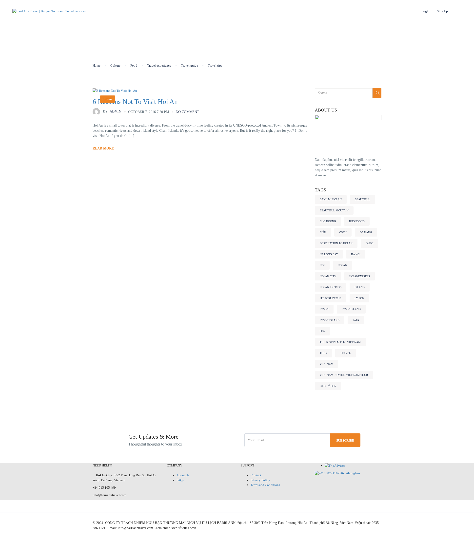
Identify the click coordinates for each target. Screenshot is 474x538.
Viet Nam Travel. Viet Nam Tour (344, 374)
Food (133, 65)
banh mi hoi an (331, 199)
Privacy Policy (260, 480)
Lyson (324, 309)
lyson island (329, 320)
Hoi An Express (330, 287)
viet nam (326, 364)
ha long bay (329, 254)
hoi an (342, 265)
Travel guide (189, 65)
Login (425, 11)
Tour (323, 353)
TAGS (320, 190)
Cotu (343, 232)
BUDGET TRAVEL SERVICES (183, 11)
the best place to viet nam (340, 342)
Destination (135, 11)
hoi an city (328, 276)
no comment (187, 112)
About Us (183, 475)
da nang (366, 232)
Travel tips (215, 65)
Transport (230, 11)
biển (323, 232)
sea (322, 331)
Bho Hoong (328, 221)
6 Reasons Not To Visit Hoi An (135, 101)
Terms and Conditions (265, 485)
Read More (103, 148)
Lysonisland (351, 309)
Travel (345, 353)
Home (104, 11)
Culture (115, 65)
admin (112, 111)
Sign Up (442, 11)
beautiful (362, 199)
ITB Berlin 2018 (330, 298)
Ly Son (359, 298)
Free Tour (287, 11)
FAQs (180, 480)
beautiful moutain (334, 210)
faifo (369, 243)
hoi (322, 265)
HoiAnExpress (359, 276)
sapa (356, 320)
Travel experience (159, 65)
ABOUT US (326, 110)
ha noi (355, 254)
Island (360, 287)
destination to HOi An (336, 243)
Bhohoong (357, 221)
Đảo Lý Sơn (328, 386)
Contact (256, 475)
